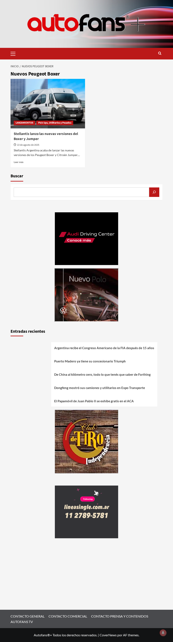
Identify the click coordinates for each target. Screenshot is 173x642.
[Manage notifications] (163, 632)
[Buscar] (154, 192)
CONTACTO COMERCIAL (68, 616)
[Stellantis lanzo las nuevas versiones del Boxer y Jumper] (48, 103)
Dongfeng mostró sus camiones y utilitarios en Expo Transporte (99, 388)
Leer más (18, 162)
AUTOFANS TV (22, 622)
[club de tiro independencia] (86, 441)
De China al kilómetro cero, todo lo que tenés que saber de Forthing (102, 374)
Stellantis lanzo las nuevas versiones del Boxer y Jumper (46, 136)
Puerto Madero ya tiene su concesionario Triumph (90, 361)
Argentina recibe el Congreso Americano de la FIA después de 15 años (104, 348)
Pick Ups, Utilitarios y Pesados (54, 123)
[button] (15, 53)
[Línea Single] (86, 511)
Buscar (17, 176)
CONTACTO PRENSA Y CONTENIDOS (119, 616)
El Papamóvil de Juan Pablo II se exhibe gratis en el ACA (94, 401)
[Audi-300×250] (86, 238)
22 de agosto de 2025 (28, 145)
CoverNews (108, 635)
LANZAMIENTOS (24, 123)
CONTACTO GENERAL (28, 616)
